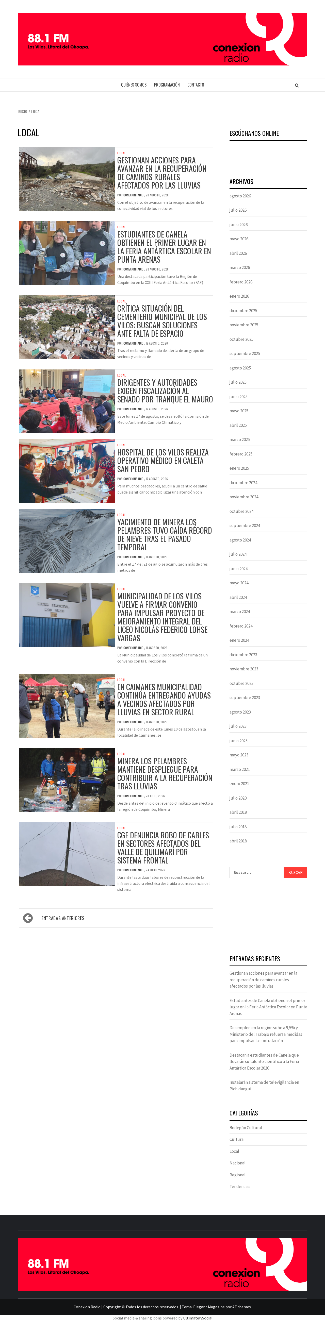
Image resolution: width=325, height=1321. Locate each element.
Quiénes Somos (134, 85)
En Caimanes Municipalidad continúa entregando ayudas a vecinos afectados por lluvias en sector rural (164, 699)
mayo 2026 (239, 239)
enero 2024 (239, 640)
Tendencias (240, 1186)
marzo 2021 (240, 769)
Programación (167, 85)
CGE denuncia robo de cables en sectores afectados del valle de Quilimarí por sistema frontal (163, 847)
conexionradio (133, 195)
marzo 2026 (240, 267)
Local (121, 153)
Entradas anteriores (63, 918)
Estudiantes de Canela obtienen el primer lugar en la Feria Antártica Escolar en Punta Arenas (164, 246)
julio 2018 (238, 826)
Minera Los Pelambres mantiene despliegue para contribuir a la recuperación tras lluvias (164, 773)
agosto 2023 (240, 712)
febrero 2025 (241, 454)
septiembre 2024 (245, 525)
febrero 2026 (241, 282)
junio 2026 (239, 224)
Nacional (238, 1163)
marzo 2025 (240, 439)
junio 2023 (239, 740)
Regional (238, 1175)
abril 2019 (238, 812)
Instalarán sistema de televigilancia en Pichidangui (264, 1085)
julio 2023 (238, 726)
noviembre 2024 (244, 497)
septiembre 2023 (245, 697)
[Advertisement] (268, 917)
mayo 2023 (239, 755)
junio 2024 (239, 568)
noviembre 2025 (244, 325)
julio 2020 (238, 798)
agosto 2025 (240, 368)
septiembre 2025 (245, 353)
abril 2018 (238, 841)
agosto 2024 (240, 540)
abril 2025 (238, 425)
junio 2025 (239, 396)
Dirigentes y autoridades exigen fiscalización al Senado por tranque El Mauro (165, 391)
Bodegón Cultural (246, 1127)
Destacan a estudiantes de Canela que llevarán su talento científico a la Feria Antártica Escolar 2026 (264, 1061)
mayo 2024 (239, 583)
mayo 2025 (239, 411)
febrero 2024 (241, 626)
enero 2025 (239, 468)
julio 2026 (238, 210)
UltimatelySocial (198, 1317)
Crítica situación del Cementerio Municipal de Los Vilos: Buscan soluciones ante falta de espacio (162, 320)
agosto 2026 (240, 196)
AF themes (241, 1306)
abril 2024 (238, 597)
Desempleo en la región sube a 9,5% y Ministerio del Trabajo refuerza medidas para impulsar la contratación (266, 1034)
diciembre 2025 (243, 310)
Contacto (195, 85)
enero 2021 (239, 783)
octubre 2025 (241, 339)
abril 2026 (238, 253)
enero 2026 (239, 296)
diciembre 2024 (243, 482)
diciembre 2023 (243, 654)
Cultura (236, 1139)
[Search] (297, 85)
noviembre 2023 (244, 669)
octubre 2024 (241, 511)
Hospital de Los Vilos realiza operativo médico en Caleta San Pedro (163, 460)
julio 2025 (238, 382)
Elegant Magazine (209, 1306)
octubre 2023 (241, 683)
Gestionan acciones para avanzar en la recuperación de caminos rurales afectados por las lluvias (161, 172)
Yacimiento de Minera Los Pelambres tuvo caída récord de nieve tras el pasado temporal (164, 534)
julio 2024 (238, 554)
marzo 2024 (240, 611)
